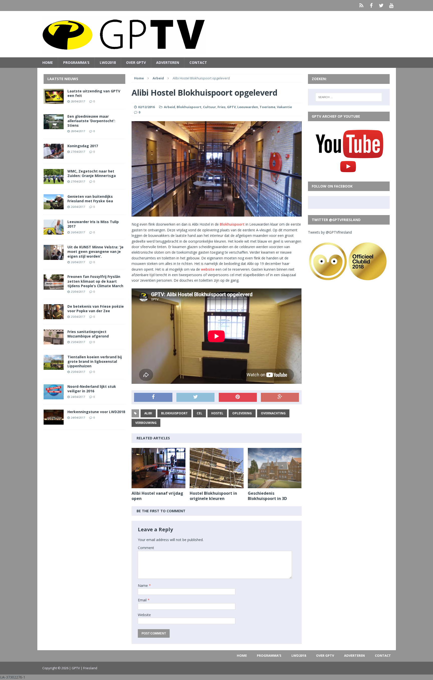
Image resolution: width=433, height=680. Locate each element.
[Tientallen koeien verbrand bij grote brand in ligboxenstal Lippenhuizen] (54, 367)
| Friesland (89, 668)
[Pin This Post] (238, 397)
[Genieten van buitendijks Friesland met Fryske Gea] (54, 206)
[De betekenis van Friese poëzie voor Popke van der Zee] (54, 316)
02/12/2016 (146, 107)
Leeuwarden (247, 107)
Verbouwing (146, 423)
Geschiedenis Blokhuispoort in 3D (267, 495)
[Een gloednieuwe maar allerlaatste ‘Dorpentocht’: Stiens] (54, 126)
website (207, 269)
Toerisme (267, 107)
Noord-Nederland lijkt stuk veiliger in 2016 (91, 388)
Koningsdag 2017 (82, 145)
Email (143, 600)
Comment (146, 547)
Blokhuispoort (189, 107)
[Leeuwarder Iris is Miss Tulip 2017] (54, 231)
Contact (198, 62)
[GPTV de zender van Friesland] (216, 34)
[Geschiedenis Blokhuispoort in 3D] (275, 485)
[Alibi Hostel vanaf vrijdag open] (158, 485)
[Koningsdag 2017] (54, 155)
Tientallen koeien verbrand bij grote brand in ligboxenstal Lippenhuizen (94, 361)
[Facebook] (371, 5)
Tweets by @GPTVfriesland (330, 232)
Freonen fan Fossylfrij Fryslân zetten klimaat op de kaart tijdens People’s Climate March (95, 281)
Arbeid (169, 107)
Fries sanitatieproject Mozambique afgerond (88, 333)
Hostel (217, 413)
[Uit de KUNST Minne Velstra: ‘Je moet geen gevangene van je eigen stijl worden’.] (54, 257)
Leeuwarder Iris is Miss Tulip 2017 (93, 224)
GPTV (231, 107)
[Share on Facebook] (153, 397)
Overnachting (273, 413)
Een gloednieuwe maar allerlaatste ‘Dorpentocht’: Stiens (91, 121)
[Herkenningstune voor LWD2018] (54, 421)
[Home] (361, 5)
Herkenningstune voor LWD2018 (96, 411)
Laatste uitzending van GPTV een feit (93, 93)
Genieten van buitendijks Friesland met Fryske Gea (90, 198)
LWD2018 (108, 62)
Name (143, 585)
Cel (199, 413)
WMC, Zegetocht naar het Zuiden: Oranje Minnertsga (91, 173)
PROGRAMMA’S (76, 62)
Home (47, 62)
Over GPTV (136, 62)
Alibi (148, 413)
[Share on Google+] (280, 397)
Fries (222, 107)
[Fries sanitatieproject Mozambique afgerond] (54, 341)
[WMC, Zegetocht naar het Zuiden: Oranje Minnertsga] (54, 181)
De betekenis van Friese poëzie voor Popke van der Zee (95, 308)
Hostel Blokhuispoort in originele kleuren (213, 495)
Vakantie (284, 107)
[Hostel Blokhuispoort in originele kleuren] (217, 485)
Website (144, 614)
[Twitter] (381, 5)
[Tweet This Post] (195, 397)
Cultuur (209, 107)
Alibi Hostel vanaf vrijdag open (157, 495)
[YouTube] (391, 5)
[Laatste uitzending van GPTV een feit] (54, 100)
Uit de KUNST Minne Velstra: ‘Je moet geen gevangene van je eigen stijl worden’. (95, 251)
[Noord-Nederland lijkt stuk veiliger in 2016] (54, 396)
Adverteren (167, 62)
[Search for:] (348, 97)
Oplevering (242, 413)
